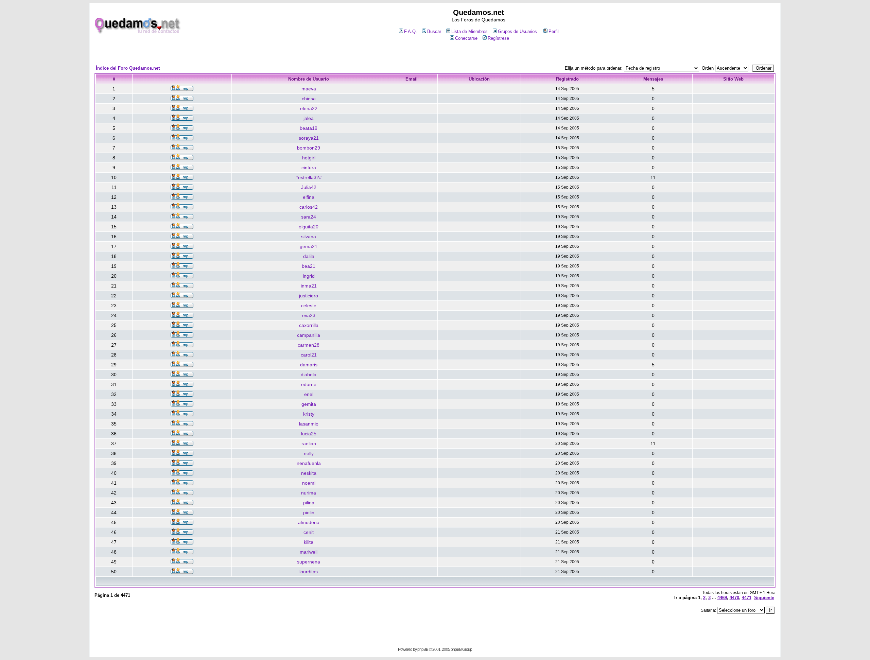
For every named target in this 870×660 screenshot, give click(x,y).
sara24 (308, 217)
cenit (308, 532)
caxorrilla (308, 325)
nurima (308, 493)
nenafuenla (309, 463)
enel (308, 394)
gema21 (308, 246)
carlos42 (308, 207)
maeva (308, 88)
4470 (734, 597)
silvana (308, 236)
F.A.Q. (410, 31)
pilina (308, 502)
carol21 (309, 355)
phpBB (422, 649)
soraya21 (309, 138)
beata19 (308, 128)
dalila (308, 256)
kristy (308, 414)
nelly (309, 453)
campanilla (308, 335)
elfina (308, 197)
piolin (308, 512)
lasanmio (308, 424)
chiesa (309, 98)
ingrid (309, 276)
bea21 (308, 266)
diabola (308, 374)
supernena (308, 562)
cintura (308, 167)
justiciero (308, 295)
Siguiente (764, 597)
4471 (746, 597)
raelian (308, 443)
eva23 (308, 315)
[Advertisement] (435, 53)
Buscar (434, 31)
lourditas (308, 571)
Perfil (554, 31)
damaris (308, 364)
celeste (308, 305)
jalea (308, 118)
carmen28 (308, 345)
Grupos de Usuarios (517, 31)
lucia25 (308, 433)
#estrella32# (308, 177)
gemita (308, 404)
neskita (308, 473)
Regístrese (498, 38)
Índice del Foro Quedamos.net (128, 68)
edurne (308, 384)
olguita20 (308, 226)
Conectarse (466, 38)
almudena (308, 522)
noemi (308, 483)
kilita (308, 542)
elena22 (308, 108)
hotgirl (308, 157)
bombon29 (308, 148)
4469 (722, 597)
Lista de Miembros (469, 31)
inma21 (309, 286)
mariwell (308, 552)
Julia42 (308, 187)
